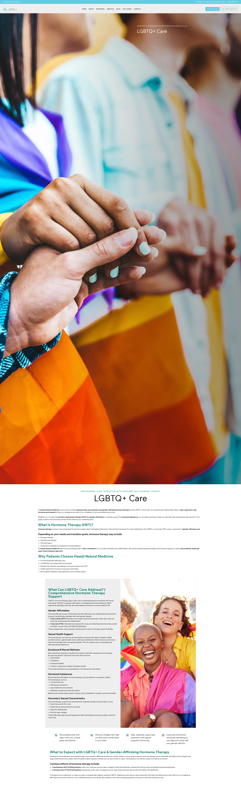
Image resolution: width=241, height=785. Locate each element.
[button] (100, 9)
